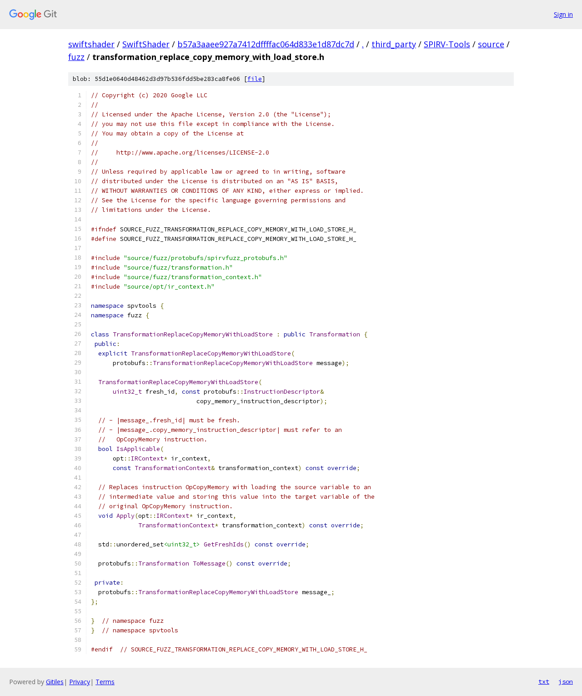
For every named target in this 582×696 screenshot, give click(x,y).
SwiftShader (146, 44)
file (254, 79)
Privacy (79, 681)
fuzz (76, 56)
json (565, 681)
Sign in (563, 14)
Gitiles (55, 681)
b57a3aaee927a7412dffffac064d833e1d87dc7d (265, 44)
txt (543, 681)
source (491, 44)
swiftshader (91, 44)
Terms (105, 681)
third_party (393, 44)
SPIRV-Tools (447, 44)
